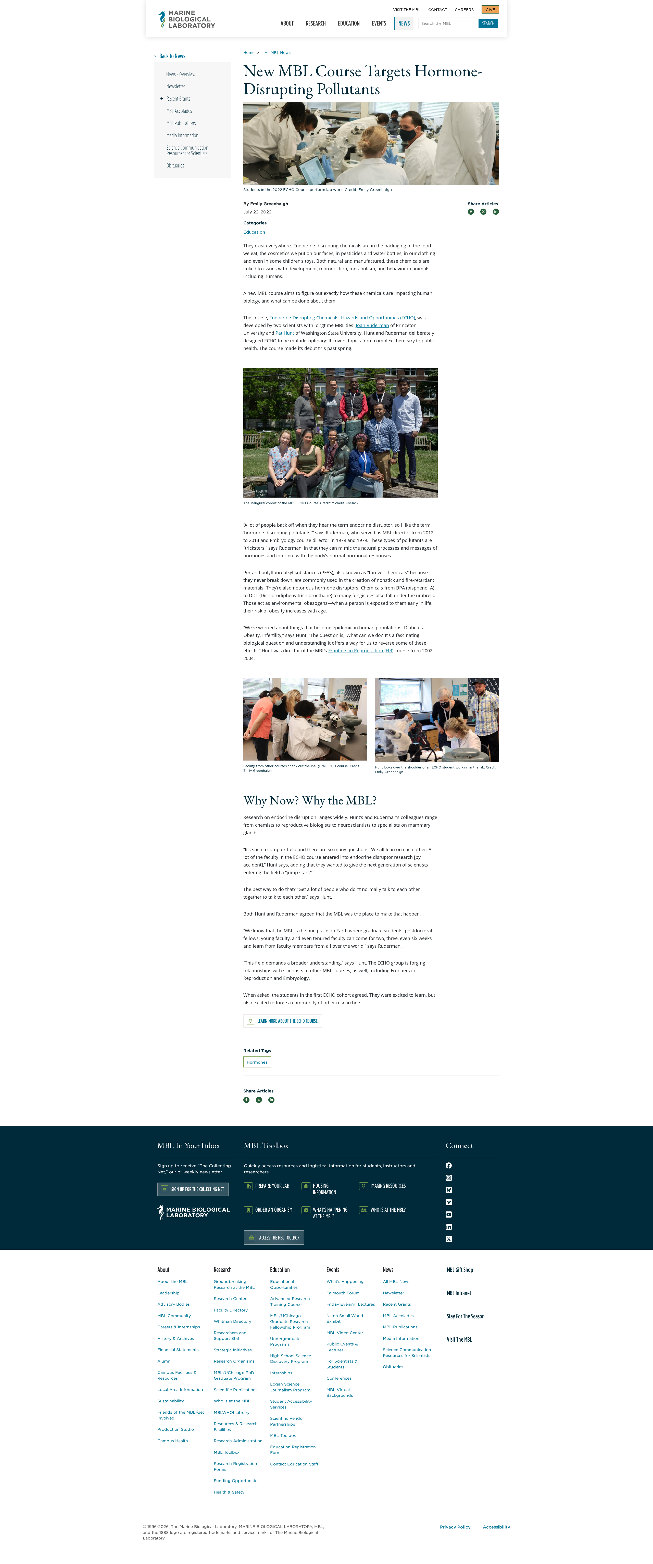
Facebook (449, 1165)
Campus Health (172, 1440)
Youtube (449, 1214)
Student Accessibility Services (291, 1404)
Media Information (182, 135)
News (402, 24)
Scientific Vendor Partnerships (287, 1421)
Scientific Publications (236, 1389)
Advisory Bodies (173, 1304)
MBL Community (174, 1315)
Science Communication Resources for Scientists (187, 150)
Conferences (338, 1378)
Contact (437, 9)
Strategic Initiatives (233, 1349)
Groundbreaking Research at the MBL (234, 1284)
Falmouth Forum (343, 1292)
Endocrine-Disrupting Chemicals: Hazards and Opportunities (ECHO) (342, 318)
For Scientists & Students (341, 1363)
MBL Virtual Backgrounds (339, 1392)
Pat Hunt (284, 333)
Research (314, 24)
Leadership (168, 1292)
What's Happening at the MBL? (330, 1212)
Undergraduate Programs (285, 1341)
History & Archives (175, 1338)
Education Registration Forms (293, 1449)
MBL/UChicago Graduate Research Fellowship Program (290, 1321)
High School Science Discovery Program (290, 1358)
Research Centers (231, 1298)
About (285, 24)
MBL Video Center (344, 1332)
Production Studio (175, 1429)
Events (377, 24)
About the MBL (172, 1281)
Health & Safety (229, 1491)
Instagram (449, 1178)
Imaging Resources (388, 1185)
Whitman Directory (232, 1321)
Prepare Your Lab (272, 1185)
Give (490, 9)
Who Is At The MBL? (388, 1209)
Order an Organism (273, 1209)
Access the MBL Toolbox (279, 1237)
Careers (464, 9)
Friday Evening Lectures (350, 1304)
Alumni (164, 1360)
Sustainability (170, 1400)
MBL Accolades (179, 111)
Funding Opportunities (236, 1480)
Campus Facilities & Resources (176, 1375)
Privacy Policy (455, 1526)
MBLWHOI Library (231, 1412)
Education (347, 24)
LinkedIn (449, 1227)
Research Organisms (234, 1360)
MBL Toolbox (227, 1452)
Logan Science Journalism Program (290, 1386)
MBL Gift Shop (460, 1269)
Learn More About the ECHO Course (287, 1021)
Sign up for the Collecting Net (197, 1189)
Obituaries (175, 165)
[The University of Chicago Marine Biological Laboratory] (187, 19)
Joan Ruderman (372, 325)
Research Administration (238, 1440)
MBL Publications (181, 123)
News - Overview (180, 74)
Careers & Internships (178, 1326)
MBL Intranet (459, 1293)
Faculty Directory (231, 1309)
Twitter (449, 1239)
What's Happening (345, 1281)
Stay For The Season (466, 1316)
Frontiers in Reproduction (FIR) (360, 650)
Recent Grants (178, 98)
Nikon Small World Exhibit (344, 1318)
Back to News (172, 56)
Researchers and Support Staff (230, 1335)
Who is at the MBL (232, 1400)
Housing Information (324, 1188)
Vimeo (449, 1202)
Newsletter (176, 86)
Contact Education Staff (294, 1463)
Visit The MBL (407, 9)
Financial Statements (178, 1349)
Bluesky (449, 1190)
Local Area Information (180, 1389)
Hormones (257, 1062)
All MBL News (396, 1281)
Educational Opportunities (284, 1284)
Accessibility (496, 1526)
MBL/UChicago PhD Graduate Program (234, 1375)
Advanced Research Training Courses (290, 1301)
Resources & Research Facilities (236, 1426)
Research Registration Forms (235, 1466)
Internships (281, 1372)
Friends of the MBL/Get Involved (180, 1415)
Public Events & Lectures (342, 1346)
